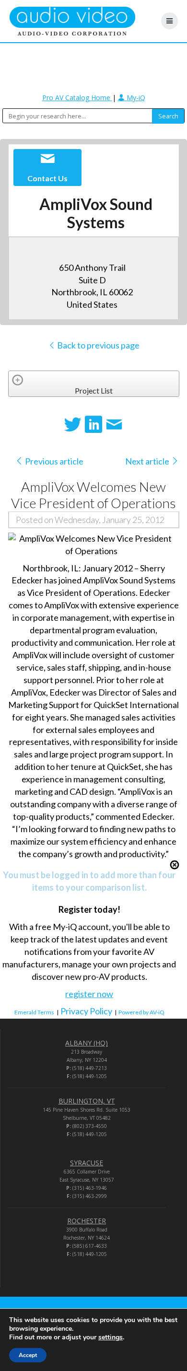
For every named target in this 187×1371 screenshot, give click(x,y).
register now (89, 993)
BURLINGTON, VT (86, 1100)
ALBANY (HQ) (86, 1042)
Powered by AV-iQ (141, 1012)
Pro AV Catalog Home (77, 97)
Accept (28, 1355)
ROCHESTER (86, 1220)
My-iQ (135, 97)
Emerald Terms (34, 1012)
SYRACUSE (86, 1162)
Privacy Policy (86, 1011)
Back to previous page (98, 345)
